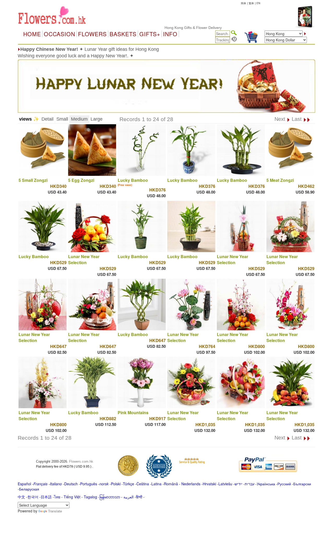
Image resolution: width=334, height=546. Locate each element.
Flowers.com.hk (81, 461)
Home (32, 33)
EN (258, 3)
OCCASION (59, 33)
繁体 (251, 3)
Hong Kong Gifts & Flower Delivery (180, 28)
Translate (55, 510)
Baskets (123, 33)
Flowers (92, 33)
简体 (243, 3)
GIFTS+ (149, 33)
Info (170, 33)
